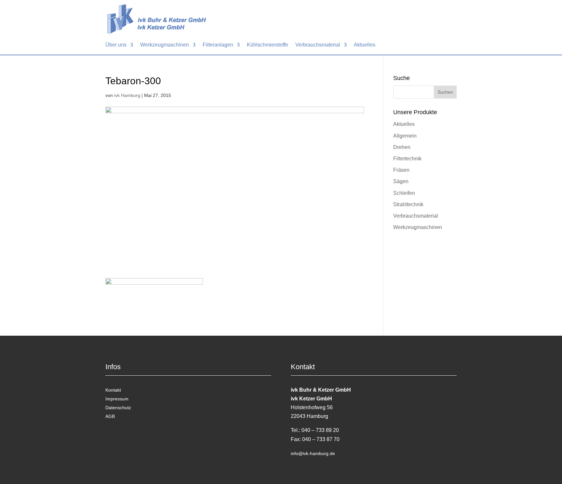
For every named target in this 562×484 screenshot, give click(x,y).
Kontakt (113, 390)
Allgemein (405, 136)
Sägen (400, 181)
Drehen (401, 147)
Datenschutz (118, 407)
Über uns (116, 45)
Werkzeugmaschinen (164, 45)
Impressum (116, 398)
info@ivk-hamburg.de (313, 453)
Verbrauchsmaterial (317, 45)
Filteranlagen (218, 45)
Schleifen (404, 193)
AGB (110, 416)
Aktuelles (364, 45)
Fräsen (401, 170)
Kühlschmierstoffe (267, 45)
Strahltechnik (408, 204)
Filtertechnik (407, 158)
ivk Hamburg (127, 95)
